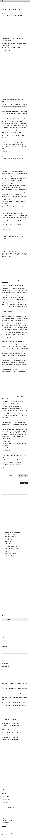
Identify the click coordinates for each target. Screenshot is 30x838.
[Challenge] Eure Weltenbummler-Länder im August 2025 (15, 702)
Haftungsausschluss (6, 818)
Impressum (4, 817)
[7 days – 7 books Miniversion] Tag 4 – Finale (12, 213)
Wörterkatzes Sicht (6, 663)
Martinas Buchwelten (7, 723)
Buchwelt (4, 643)
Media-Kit (4, 826)
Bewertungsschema (6, 824)
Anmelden (4, 793)
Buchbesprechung (6, 640)
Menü (15, 4)
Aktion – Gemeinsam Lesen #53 (12, 15)
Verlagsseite (5, 282)
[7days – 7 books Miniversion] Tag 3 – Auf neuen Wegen (15, 215)
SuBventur (4, 655)
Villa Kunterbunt (5, 658)
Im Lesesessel (5, 649)
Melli (17, 173)
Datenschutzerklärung (7, 820)
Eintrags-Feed (5, 796)
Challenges (4, 646)
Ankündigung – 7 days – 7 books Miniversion (12, 226)
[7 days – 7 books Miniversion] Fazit (13, 158)
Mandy (11, 173)
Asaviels (19, 38)
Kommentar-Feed (6, 799)
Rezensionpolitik (6, 822)
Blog (3, 637)
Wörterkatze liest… (6, 660)
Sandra (3, 732)
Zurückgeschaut (5, 666)
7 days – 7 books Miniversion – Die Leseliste (12, 224)
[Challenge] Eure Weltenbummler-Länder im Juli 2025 (14, 705)
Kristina (4, 728)
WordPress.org (5, 802)
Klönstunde (4, 652)
